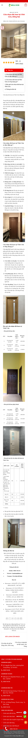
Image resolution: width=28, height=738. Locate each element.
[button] (2, 5)
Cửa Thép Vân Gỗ (20, 733)
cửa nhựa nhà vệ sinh (15, 629)
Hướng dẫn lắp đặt (18, 732)
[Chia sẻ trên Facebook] (9, 618)
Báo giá (12, 12)
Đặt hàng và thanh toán (17, 731)
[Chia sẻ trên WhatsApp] (7, 618)
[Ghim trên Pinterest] (18, 618)
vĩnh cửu (14, 630)
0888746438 (19, 712)
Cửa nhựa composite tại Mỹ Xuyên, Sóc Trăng (21, 644)
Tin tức (16, 12)
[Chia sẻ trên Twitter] (12, 618)
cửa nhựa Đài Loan (20, 100)
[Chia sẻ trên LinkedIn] (21, 618)
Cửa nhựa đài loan (17, 576)
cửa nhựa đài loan (14, 326)
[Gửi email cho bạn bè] (15, 618)
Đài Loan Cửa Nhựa (20, 21)
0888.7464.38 (13, 729)
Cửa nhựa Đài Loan (8, 147)
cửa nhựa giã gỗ (19, 627)
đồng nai (22, 629)
